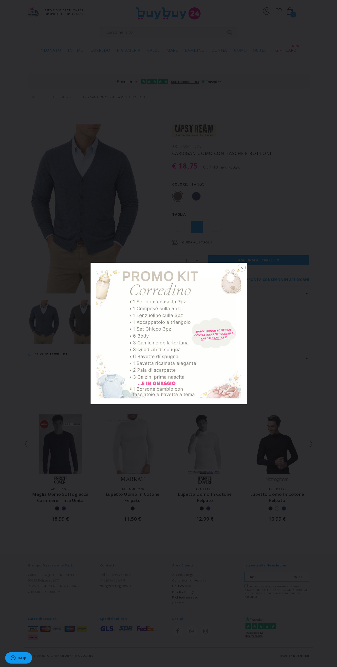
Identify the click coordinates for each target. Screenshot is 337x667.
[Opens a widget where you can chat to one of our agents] (18, 658)
